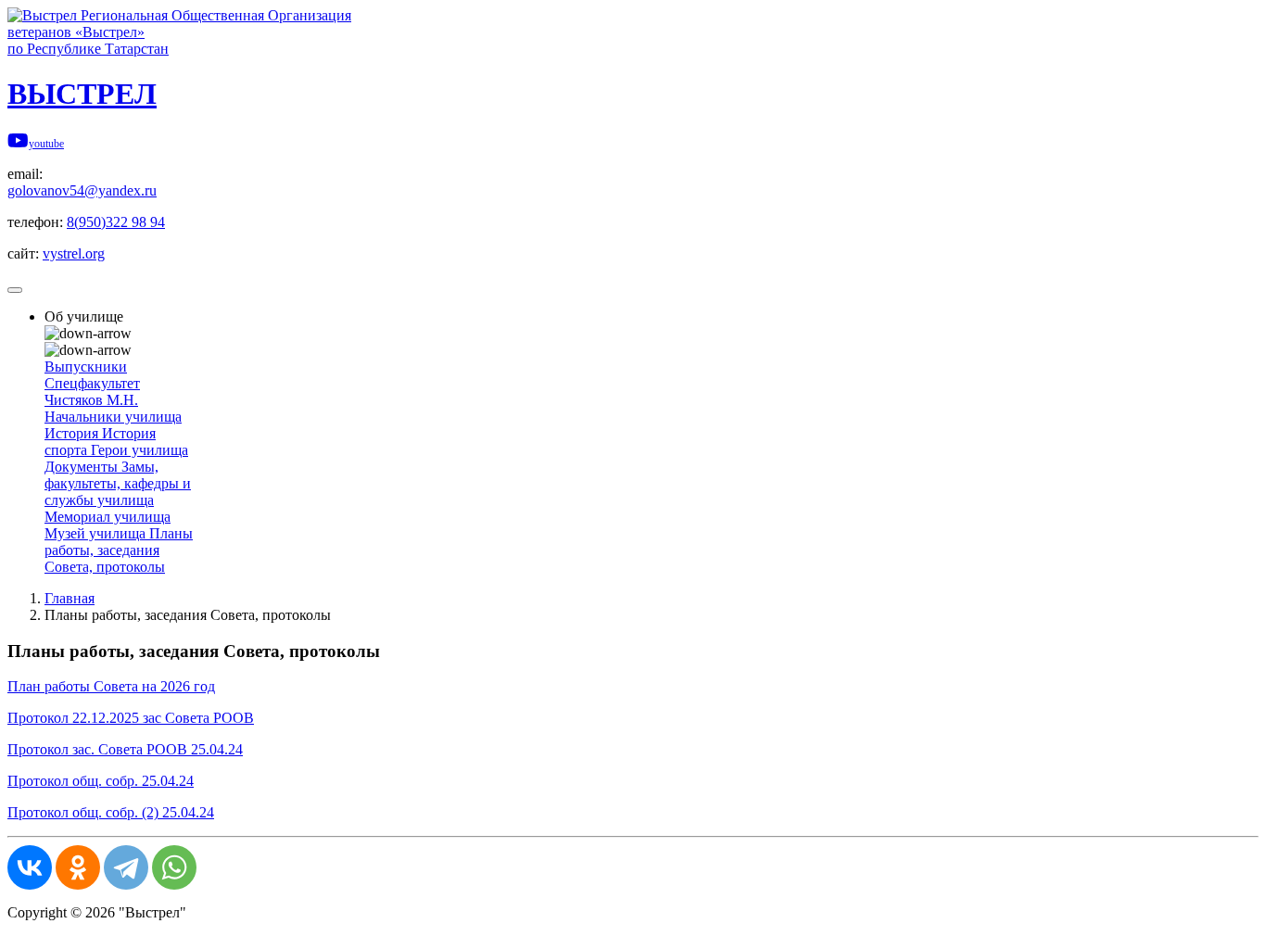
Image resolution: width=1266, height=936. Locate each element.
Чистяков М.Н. (91, 400)
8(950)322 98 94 (116, 222)
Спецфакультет (92, 383)
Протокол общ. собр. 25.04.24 (100, 781)
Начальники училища (113, 416)
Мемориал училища (107, 517)
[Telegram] (126, 867)
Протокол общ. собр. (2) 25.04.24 (110, 812)
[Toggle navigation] (14, 290)
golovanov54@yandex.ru (82, 190)
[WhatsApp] (174, 867)
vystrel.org (74, 253)
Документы (82, 466)
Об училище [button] (83, 316)
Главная (69, 598)
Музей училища (96, 533)
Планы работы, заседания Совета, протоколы (118, 550)
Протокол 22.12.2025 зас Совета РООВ (130, 718)
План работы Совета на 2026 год (111, 686)
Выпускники (85, 366)
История (73, 433)
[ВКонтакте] (29, 867)
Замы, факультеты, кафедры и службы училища (117, 483)
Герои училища (139, 450)
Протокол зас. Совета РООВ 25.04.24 (125, 749)
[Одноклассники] (78, 867)
